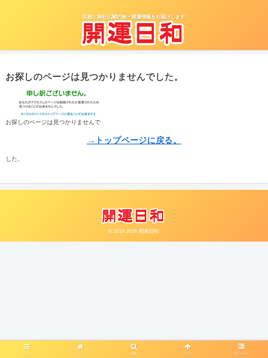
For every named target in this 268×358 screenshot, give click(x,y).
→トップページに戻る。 (134, 140)
